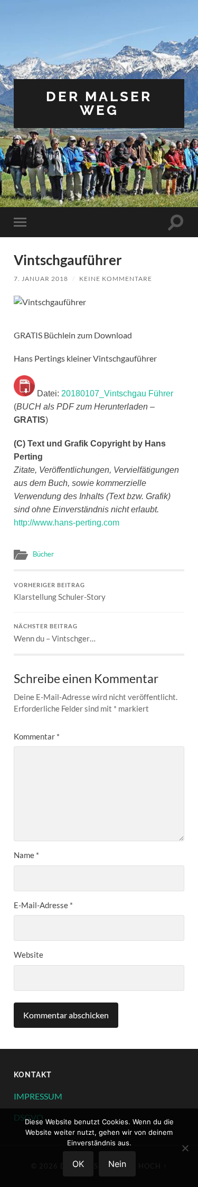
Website (28, 954)
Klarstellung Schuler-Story (60, 592)
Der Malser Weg (99, 103)
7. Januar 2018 (41, 279)
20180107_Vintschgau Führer (117, 393)
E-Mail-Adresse (43, 905)
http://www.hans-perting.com (66, 522)
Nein (117, 1164)
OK (78, 1164)
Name (26, 855)
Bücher (43, 554)
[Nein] (185, 1148)
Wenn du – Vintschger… (55, 633)
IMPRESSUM (38, 1096)
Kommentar (37, 736)
